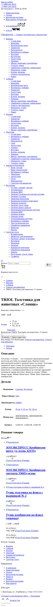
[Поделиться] (4, 603)
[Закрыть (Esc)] (2, 603)
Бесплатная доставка (14, 574)
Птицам (9, 551)
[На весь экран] (7, 603)
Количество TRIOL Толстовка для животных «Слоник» (24, 332)
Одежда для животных (34, 340)
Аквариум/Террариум (15, 555)
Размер (4, 324)
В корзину (5, 337)
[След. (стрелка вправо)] (4, 605)
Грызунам (10, 553)
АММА (18, 403)
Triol (17, 396)
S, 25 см (24, 409)
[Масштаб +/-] (9, 603)
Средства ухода (12, 559)
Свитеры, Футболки (23, 389)
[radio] (16, 321)
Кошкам (9, 546)
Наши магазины (12, 570)
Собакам (9, 548)
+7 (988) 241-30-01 (8, 4)
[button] (48, 265)
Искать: (4, 263)
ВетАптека (10, 557)
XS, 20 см (33, 409)
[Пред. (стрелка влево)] (2, 605)
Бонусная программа (14, 581)
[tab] (29, 346)
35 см (17, 409)
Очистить (11, 330)
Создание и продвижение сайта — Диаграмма (20, 596)
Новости (9, 577)
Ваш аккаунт (11, 583)
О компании (11, 568)
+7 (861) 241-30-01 (8, 6)
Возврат (9, 579)
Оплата (9, 572)
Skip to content (7, 2)
